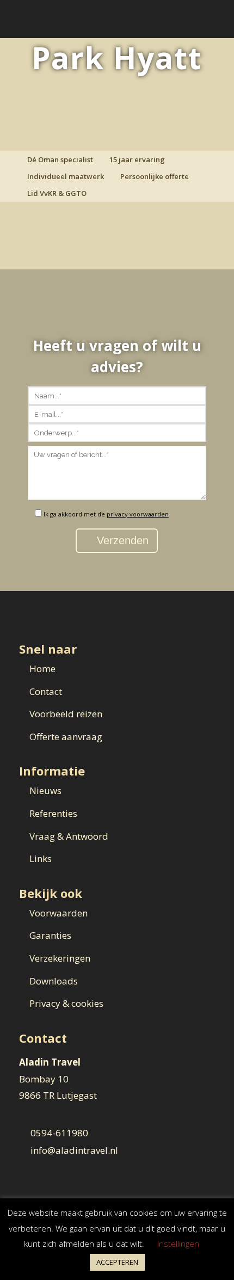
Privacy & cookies (66, 1003)
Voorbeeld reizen (65, 713)
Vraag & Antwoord (68, 836)
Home (42, 668)
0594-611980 (59, 1133)
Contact (45, 691)
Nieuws (45, 790)
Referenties (53, 813)
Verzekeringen (59, 958)
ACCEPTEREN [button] (117, 1262)
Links (40, 858)
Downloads (53, 981)
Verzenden (121, 540)
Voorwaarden (58, 913)
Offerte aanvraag (65, 736)
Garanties (50, 935)
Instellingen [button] (178, 1243)
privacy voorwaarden (138, 514)
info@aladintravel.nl (74, 1150)
